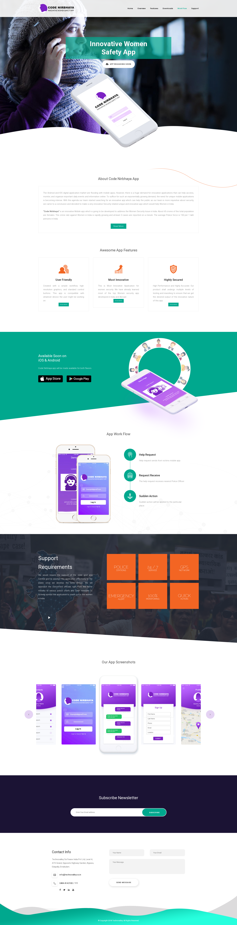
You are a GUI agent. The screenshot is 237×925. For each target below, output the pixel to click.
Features (154, 8)
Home (130, 8)
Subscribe (154, 813)
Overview (141, 8)
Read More (63, 304)
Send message (123, 882)
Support (195, 8)
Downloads (168, 8)
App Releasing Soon (120, 64)
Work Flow (182, 8)
